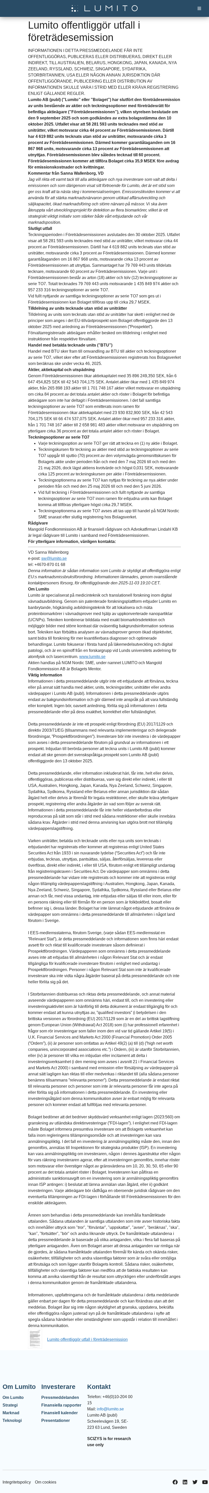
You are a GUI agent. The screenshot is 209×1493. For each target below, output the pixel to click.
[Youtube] (205, 1482)
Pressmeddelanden (60, 1397)
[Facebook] (175, 1482)
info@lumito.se (110, 1409)
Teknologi (12, 1420)
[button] (199, 8)
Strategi (10, 1405)
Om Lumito (13, 1397)
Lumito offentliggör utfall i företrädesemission (87, 1339)
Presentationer (55, 1420)
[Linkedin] (185, 1482)
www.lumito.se (92, 656)
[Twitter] (195, 1482)
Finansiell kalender (59, 1413)
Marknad (11, 1413)
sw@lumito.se (54, 558)
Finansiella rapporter (61, 1405)
